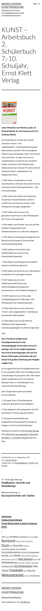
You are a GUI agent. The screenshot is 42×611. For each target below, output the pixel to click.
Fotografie (18, 545)
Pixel (38, 559)
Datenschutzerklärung (12, 520)
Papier (35, 559)
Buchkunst (8, 540)
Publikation (28, 562)
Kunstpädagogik (21, 463)
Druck (5, 545)
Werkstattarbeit (13, 575)
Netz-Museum (25, 559)
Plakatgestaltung (9, 562)
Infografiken (26, 545)
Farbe (10, 545)
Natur (16, 559)
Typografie (16, 570)
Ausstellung (23, 537)
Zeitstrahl (26, 575)
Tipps (35, 566)
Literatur (17, 555)
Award (29, 537)
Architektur (14, 537)
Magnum (23, 555)
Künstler (5, 555)
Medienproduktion (6, 559)
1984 (3, 537)
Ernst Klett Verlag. (30, 431)
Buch (36, 537)
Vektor (25, 570)
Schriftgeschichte (8, 566)
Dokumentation (29, 541)
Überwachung (35, 575)
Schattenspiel (35, 562)
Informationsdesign (8, 549)
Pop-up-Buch (21, 562)
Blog (33, 537)
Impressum (6, 516)
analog (7, 537)
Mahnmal (28, 555)
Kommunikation (21, 549)
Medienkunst (34, 555)
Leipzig (11, 555)
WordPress (25, 602)
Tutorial (5, 570)
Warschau (31, 570)
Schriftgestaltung (23, 566)
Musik (12, 559)
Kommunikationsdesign (11, 552)
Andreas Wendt (11, 460)
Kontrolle (24, 552)
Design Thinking (20, 541)
